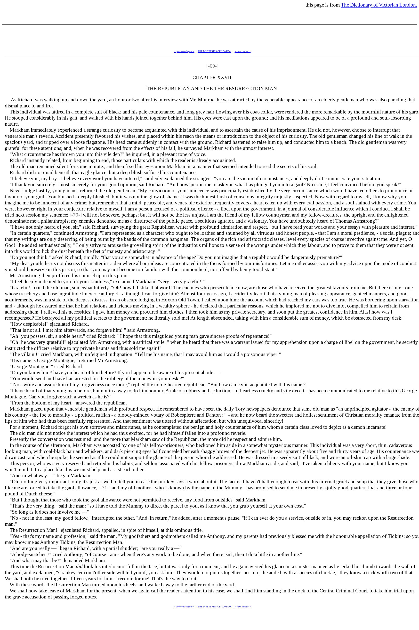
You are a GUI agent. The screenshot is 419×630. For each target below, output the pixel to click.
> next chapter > (243, 51)
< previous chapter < (184, 51)
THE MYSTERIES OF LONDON (214, 51)
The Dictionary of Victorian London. (379, 5)
